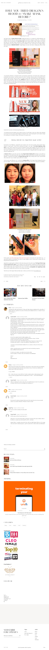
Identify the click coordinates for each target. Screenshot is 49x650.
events (36, 633)
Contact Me (6, 599)
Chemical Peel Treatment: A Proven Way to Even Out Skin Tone (22, 472)
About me (5, 595)
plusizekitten (24, 3)
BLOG (5, 2)
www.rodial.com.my (37, 270)
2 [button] (23, 517)
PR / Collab (26, 634)
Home (2, 2)
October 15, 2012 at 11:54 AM (19, 408)
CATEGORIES (8, 2)
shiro (10, 389)
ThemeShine (29, 647)
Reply (11, 313)
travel (19, 525)
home (5, 595)
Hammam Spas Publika (23, 298)
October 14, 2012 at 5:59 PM (17, 307)
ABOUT (39, 2)
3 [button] (24, 517)
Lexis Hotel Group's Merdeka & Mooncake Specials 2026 (21, 466)
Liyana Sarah (13, 316)
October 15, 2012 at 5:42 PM (22, 380)
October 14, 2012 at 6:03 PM (18, 364)
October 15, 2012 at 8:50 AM (17, 389)
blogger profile (6, 596)
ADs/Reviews (6, 597)
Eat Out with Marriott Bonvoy (15, 460)
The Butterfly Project (7, 598)
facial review (6, 275)
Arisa (10, 307)
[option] (24, 498)
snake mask (11, 276)
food (10, 525)
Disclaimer (5, 600)
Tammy (10, 365)
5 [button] (26, 517)
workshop (24, 525)
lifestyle (14, 525)
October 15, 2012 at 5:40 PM (22, 316)
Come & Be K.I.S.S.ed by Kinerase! (24, 512)
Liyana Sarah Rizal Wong (16, 275)
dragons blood (15, 274)
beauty (6, 525)
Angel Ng (11, 408)
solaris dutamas (16, 276)
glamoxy (10, 275)
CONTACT (42, 2)
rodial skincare (6, 276)
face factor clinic (21, 274)
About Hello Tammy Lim (28, 633)
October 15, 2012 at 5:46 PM (22, 414)
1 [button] (22, 517)
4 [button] (25, 517)
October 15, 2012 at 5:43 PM (22, 396)
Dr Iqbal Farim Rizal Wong (21, 20)
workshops (37, 639)
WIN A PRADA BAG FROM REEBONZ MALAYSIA (9, 299)
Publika (21, 275)
